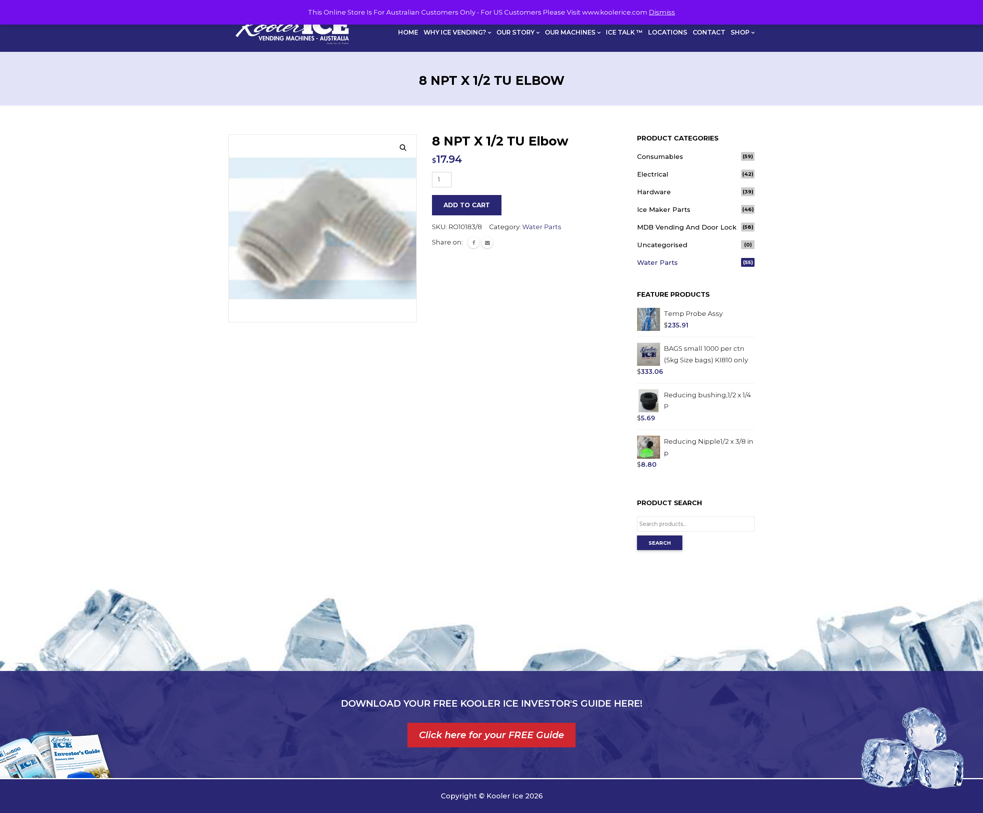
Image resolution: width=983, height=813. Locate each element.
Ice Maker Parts (663, 209)
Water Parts (541, 227)
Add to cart (467, 205)
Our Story (516, 32)
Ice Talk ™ (624, 32)
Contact (709, 32)
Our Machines (571, 32)
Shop (741, 32)
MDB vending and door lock (686, 227)
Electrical (652, 174)
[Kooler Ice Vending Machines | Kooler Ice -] (292, 26)
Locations (667, 32)
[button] (403, 148)
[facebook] (473, 242)
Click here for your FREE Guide (491, 734)
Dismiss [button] (662, 12)
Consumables (660, 156)
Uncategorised (662, 245)
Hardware (654, 192)
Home (408, 32)
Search (660, 543)
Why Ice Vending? (456, 32)
